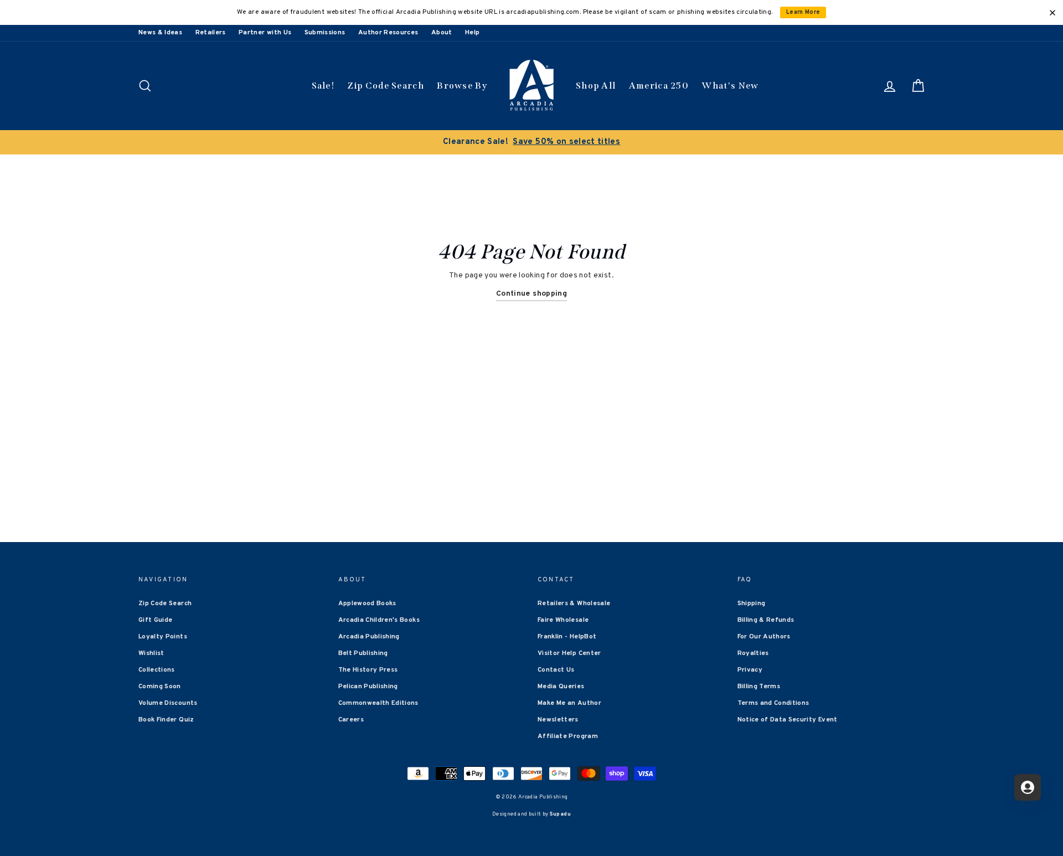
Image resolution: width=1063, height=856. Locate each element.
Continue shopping (531, 293)
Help (472, 32)
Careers (351, 719)
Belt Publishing (363, 653)
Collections (156, 670)
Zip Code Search (385, 85)
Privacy (749, 670)
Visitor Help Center (569, 653)
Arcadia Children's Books (379, 620)
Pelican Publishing (368, 686)
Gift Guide (155, 620)
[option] (531, 142)
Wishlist (151, 653)
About (441, 32)
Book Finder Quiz (166, 719)
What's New (729, 85)
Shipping (751, 603)
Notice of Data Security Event (787, 719)
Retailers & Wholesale (574, 603)
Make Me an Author (569, 703)
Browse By (462, 85)
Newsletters (558, 719)
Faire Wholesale (563, 620)
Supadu (560, 814)
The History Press (368, 670)
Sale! (323, 85)
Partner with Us (265, 32)
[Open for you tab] (1027, 787)
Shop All (596, 85)
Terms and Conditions (773, 703)
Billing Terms (759, 686)
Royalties (753, 653)
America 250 (659, 85)
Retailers (210, 32)
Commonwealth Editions (378, 703)
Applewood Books (367, 603)
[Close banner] (1052, 13)
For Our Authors (764, 636)
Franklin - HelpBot (567, 636)
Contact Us (556, 670)
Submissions (325, 32)
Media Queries (561, 686)
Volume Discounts (168, 703)
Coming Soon (159, 686)
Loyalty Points (162, 636)
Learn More (803, 12)
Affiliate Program (568, 736)
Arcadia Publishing (369, 636)
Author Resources (388, 32)
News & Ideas (160, 32)
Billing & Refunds (765, 620)
